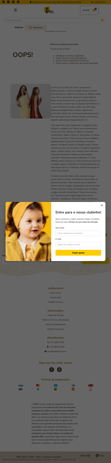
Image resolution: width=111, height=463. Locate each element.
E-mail (58, 239)
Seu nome (60, 228)
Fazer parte (78, 252)
